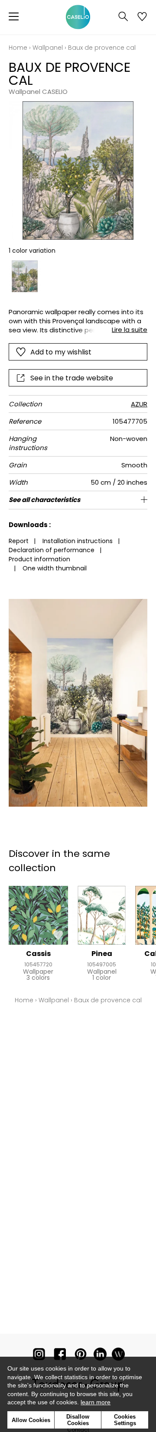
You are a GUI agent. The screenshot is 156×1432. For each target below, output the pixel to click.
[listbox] (78, 277)
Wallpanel (47, 47)
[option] (25, 277)
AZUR (139, 404)
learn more (95, 1402)
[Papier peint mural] (118, 1356)
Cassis (38, 954)
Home (18, 47)
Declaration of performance (51, 550)
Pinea (101, 954)
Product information (39, 559)
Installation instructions (77, 541)
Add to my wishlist (60, 352)
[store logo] (78, 17)
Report (19, 541)
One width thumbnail (55, 568)
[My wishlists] (142, 17)
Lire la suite (129, 329)
